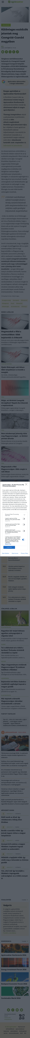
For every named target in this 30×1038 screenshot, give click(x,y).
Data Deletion (5, 553)
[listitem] (15, 515)
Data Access (15, 553)
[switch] (23, 519)
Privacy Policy (24, 553)
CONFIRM (9, 547)
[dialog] (15, 519)
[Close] (26, 484)
